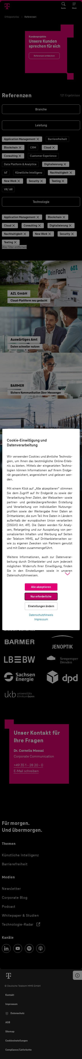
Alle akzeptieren (41, 587)
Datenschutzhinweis (41, 615)
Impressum (41, 619)
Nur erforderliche (41, 596)
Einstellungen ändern (41, 606)
